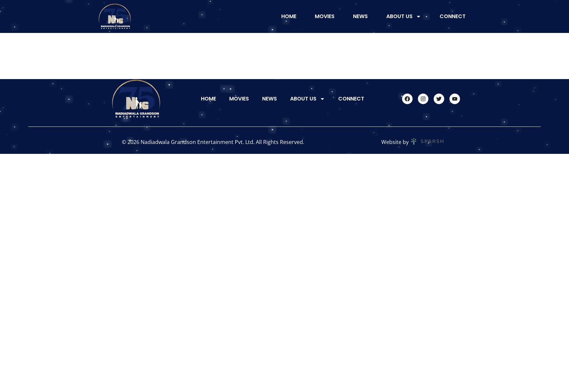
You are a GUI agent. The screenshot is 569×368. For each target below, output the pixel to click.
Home (288, 16)
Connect (453, 16)
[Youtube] (454, 99)
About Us (399, 16)
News (360, 16)
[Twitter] (439, 99)
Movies (325, 16)
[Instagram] (423, 99)
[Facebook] (407, 99)
